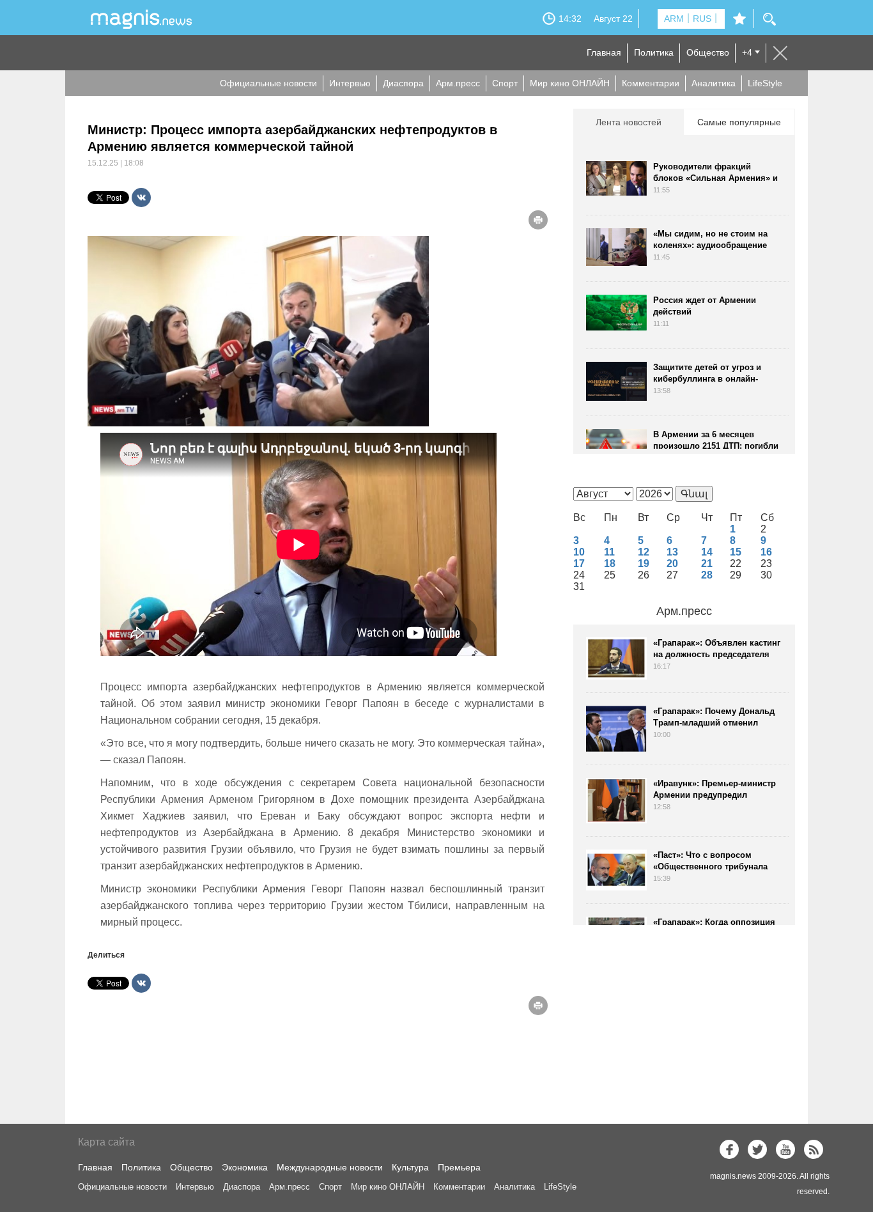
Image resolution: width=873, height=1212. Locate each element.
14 (707, 552)
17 (579, 563)
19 (643, 563)
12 (643, 552)
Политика (654, 52)
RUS (702, 18)
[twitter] (757, 1149)
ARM (674, 18)
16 (766, 552)
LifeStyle (765, 83)
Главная (604, 52)
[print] (538, 219)
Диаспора (403, 83)
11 (609, 552)
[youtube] (785, 1149)
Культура (410, 1167)
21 (707, 563)
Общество (707, 52)
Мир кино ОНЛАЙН (570, 83)
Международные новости (330, 1167)
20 (672, 563)
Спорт (505, 83)
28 (707, 575)
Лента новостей (628, 122)
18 (609, 563)
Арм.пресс (458, 83)
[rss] (813, 1149)
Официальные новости (268, 83)
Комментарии (650, 83)
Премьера (459, 1167)
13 (672, 552)
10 (579, 552)
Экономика (245, 1167)
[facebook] (729, 1149)
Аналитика (713, 83)
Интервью (350, 83)
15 (735, 552)
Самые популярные (739, 122)
